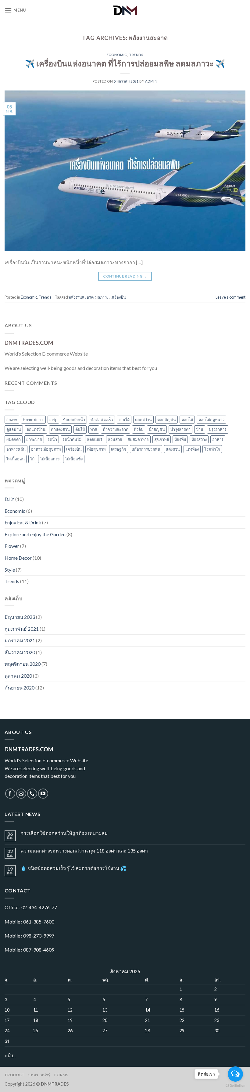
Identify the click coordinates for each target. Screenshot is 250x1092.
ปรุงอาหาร (218, 429)
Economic (117, 55)
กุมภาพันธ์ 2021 (22, 629)
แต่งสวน (173, 449)
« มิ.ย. (10, 1055)
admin (151, 81)
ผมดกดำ (13, 439)
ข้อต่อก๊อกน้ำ (74, 419)
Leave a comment (230, 297)
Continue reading (125, 276)
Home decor (33, 419)
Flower (12, 546)
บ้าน (199, 429)
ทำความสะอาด (115, 429)
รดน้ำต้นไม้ (71, 439)
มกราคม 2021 (20, 640)
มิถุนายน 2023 (20, 617)
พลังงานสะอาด (81, 297)
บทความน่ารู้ (39, 1074)
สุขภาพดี (161, 439)
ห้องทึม (180, 439)
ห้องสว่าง (199, 439)
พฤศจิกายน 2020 (23, 664)
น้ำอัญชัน (157, 429)
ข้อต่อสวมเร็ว (102, 419)
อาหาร (217, 439)
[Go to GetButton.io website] (235, 1086)
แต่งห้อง (192, 449)
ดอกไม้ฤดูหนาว (211, 419)
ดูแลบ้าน (13, 429)
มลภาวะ (102, 297)
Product (14, 1074)
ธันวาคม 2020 (20, 652)
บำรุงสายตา (180, 429)
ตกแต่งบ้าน (36, 429)
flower (11, 419)
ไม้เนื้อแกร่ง (49, 458)
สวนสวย (115, 439)
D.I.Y (9, 499)
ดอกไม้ (187, 419)
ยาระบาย (34, 439)
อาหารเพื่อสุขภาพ (46, 449)
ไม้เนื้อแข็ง (74, 458)
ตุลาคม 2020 (18, 676)
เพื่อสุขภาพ (96, 449)
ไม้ (32, 458)
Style (10, 570)
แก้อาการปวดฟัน (146, 449)
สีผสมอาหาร (138, 439)
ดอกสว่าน (143, 419)
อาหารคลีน (16, 449)
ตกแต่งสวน (60, 429)
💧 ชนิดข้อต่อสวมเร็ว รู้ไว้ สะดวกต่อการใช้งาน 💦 (73, 868)
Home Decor (18, 558)
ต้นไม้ (80, 429)
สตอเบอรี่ (94, 439)
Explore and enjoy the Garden (35, 534)
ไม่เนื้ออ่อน (15, 458)
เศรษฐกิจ (118, 449)
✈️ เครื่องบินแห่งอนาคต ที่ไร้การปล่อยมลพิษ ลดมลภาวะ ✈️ (125, 63)
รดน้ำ (52, 439)
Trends (136, 55)
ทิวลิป (138, 429)
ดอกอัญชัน (166, 419)
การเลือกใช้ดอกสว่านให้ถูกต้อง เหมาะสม (64, 833)
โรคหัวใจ (212, 449)
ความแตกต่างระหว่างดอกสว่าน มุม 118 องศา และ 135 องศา (84, 850)
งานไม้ (124, 419)
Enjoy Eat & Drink (23, 522)
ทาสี (93, 429)
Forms (61, 1074)
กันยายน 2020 (19, 687)
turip (53, 419)
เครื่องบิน (118, 297)
